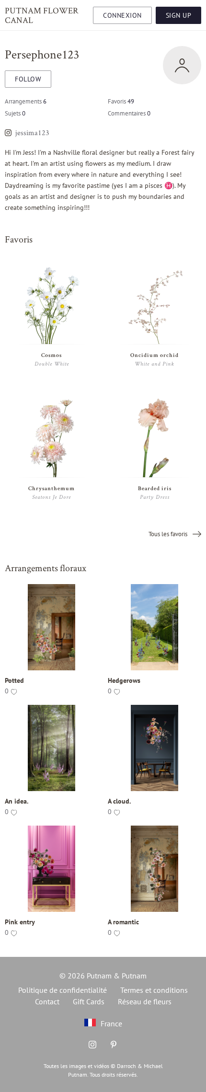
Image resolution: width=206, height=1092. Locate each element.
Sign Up (179, 15)
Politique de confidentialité (62, 990)
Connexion (122, 15)
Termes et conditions (154, 990)
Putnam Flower (42, 15)
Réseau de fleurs (145, 1001)
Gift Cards (88, 1001)
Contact (47, 1001)
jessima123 (32, 132)
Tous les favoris (169, 534)
